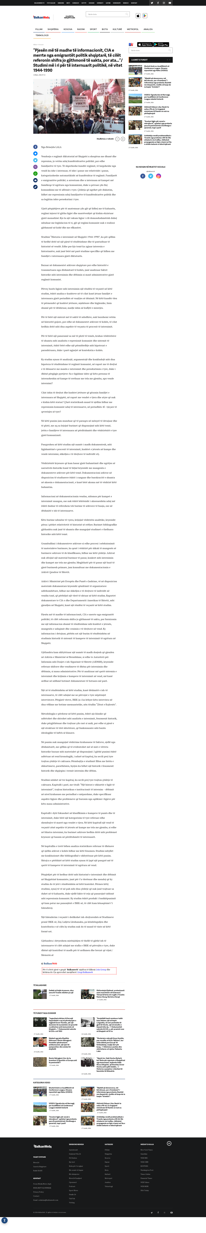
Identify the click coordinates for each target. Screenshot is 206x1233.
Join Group (101, 969)
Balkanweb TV (39, 3)
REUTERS (144, 1166)
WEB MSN (144, 1186)
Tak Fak (72, 1198)
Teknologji (42, 35)
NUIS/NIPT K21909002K (42, 1188)
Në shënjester (74, 1174)
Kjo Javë (72, 1162)
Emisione (61, 3)
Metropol (133, 29)
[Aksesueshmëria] (4, 1220)
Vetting (72, 1202)
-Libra (114, 41)
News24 (126, 3)
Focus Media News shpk (42, 1184)
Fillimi (39, 29)
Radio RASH (37, 1170)
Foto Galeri (51, 3)
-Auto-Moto (40, 41)
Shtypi (84, 3)
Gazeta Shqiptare (39, 1166)
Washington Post (147, 1170)
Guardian (144, 1154)
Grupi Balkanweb (85, 972)
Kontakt (134, 3)
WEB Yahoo (145, 1182)
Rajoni (81, 29)
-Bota (91, 35)
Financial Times (146, 1178)
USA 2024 (104, 35)
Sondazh (75, 3)
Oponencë (73, 1182)
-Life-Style (130, 41)
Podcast (72, 1186)
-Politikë (50, 41)
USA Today (145, 1190)
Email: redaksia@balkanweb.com (45, 1200)
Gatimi (108, 3)
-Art (114, 35)
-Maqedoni (81, 41)
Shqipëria (53, 29)
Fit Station (73, 1158)
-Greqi (79, 35)
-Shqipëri (93, 41)
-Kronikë (50, 35)
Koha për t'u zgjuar (76, 1166)
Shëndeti (100, 3)
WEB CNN (144, 1162)
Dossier (91, 3)
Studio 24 (72, 1194)
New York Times (147, 1150)
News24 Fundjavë (75, 1178)
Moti (68, 3)
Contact (36, 1196)
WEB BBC (144, 1158)
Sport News (73, 1190)
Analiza (148, 29)
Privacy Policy (38, 1192)
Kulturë (117, 29)
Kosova (68, 29)
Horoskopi (117, 3)
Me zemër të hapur (76, 1170)
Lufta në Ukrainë (104, 41)
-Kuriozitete (131, 35)
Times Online (145, 1174)
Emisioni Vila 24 (75, 1154)
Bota (105, 29)
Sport (93, 29)
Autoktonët (73, 1150)
